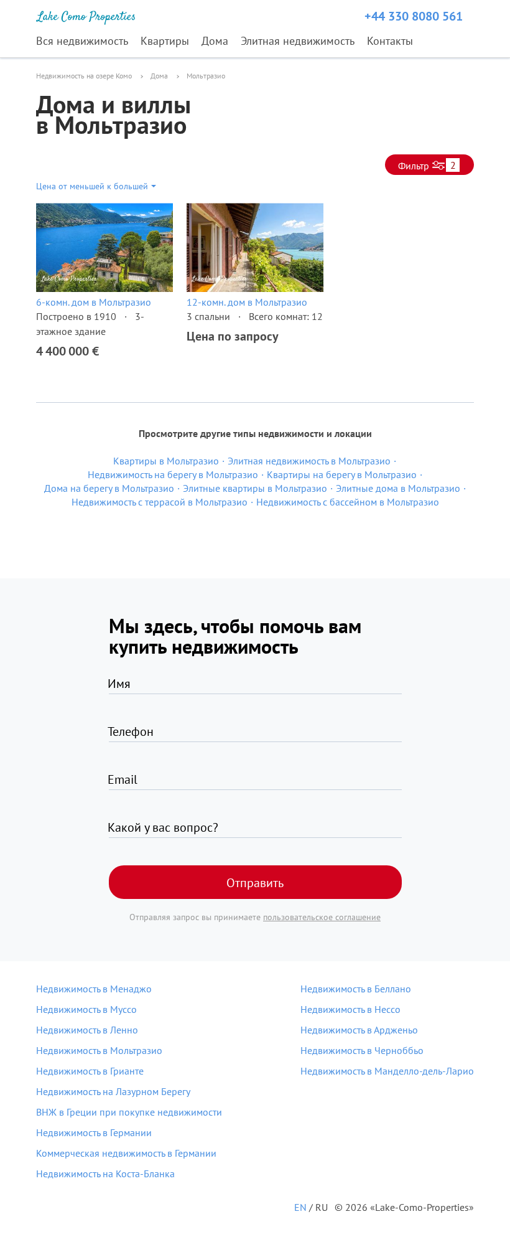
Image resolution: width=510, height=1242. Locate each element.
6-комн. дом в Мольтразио (93, 302)
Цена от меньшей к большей (92, 186)
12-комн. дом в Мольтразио (247, 302)
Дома (215, 41)
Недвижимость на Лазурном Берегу (113, 1091)
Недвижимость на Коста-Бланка (105, 1173)
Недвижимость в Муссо (86, 1009)
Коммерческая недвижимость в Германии (126, 1153)
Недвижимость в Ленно (87, 1029)
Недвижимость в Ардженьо (359, 1029)
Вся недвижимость (82, 41)
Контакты (390, 41)
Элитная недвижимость (298, 41)
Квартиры (165, 41)
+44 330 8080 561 (413, 16)
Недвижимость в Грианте (90, 1071)
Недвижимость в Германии (94, 1132)
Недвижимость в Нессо (350, 1009)
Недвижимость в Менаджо (94, 988)
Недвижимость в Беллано (355, 988)
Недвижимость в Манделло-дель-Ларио (387, 1071)
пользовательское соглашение (322, 917)
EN (300, 1207)
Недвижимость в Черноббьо (362, 1050)
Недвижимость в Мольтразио (99, 1050)
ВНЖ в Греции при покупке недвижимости (129, 1112)
